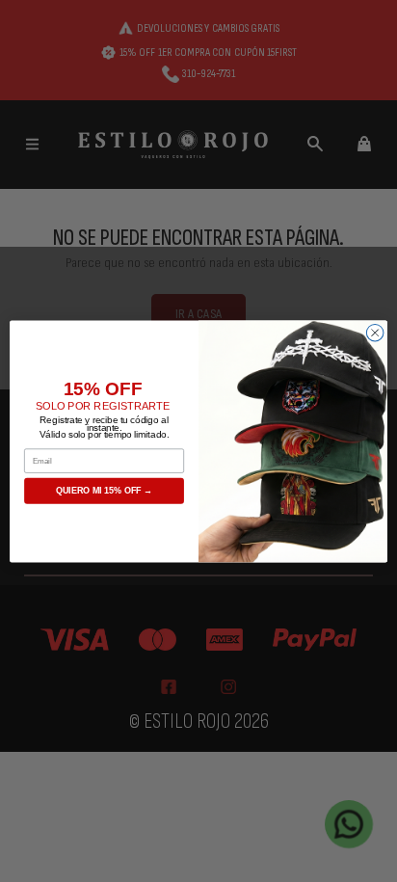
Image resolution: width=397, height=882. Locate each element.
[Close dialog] (375, 332)
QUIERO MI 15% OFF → (104, 490)
